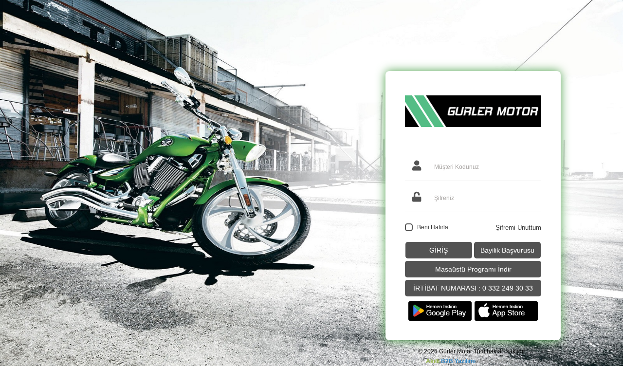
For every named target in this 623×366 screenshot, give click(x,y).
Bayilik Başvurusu (507, 250)
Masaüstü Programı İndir (473, 269)
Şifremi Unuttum (518, 227)
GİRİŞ (438, 250)
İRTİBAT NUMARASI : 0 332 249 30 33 (473, 288)
